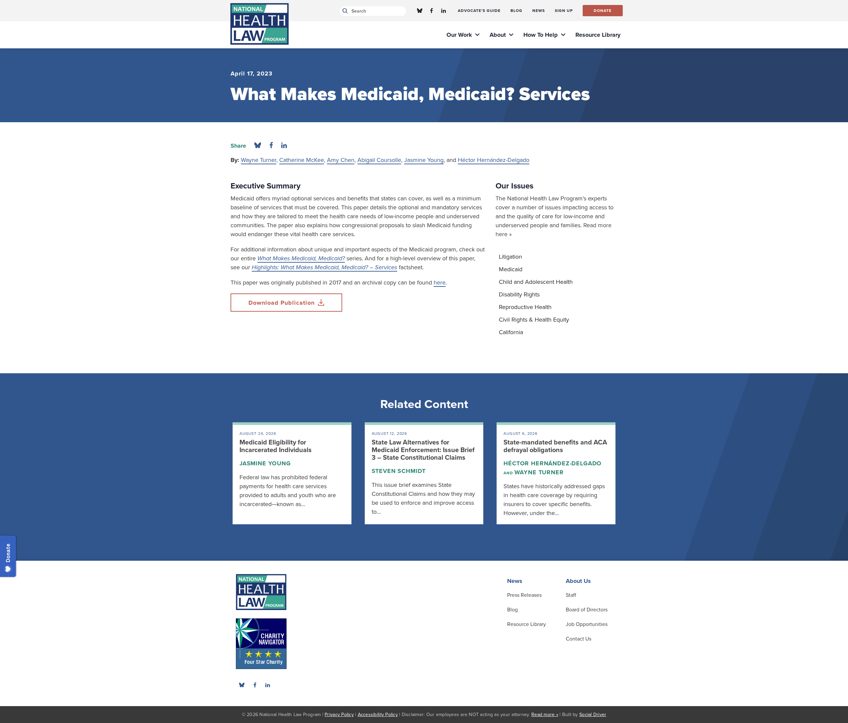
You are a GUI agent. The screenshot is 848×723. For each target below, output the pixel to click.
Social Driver (592, 714)
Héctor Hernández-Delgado (493, 160)
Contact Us (578, 639)
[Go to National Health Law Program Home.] (259, 24)
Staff (571, 595)
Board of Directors (587, 609)
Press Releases (524, 595)
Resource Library (526, 624)
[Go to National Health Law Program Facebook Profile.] (432, 11)
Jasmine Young (424, 160)
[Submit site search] (344, 11)
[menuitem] (479, 10)
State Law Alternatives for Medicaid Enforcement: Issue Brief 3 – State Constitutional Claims (423, 450)
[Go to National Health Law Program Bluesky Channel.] (420, 11)
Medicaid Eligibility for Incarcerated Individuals (275, 446)
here (440, 282)
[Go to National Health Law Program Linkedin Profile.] (444, 11)
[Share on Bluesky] (257, 146)
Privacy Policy (339, 714)
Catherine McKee (301, 160)
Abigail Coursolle (379, 160)
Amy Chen (340, 160)
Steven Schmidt (399, 471)
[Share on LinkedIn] (284, 146)
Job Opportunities (587, 624)
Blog (512, 609)
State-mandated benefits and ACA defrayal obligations (555, 446)
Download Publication (281, 302)
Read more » (544, 714)
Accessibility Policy (378, 714)
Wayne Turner (258, 160)
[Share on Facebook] (271, 146)
